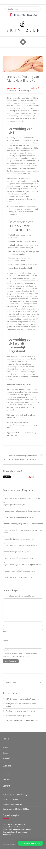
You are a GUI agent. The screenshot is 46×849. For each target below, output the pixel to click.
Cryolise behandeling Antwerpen (15, 832)
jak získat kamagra (17, 504)
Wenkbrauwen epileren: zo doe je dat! (24, 459)
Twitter (5, 748)
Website (6, 650)
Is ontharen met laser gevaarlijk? (18, 715)
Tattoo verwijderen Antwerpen (14, 824)
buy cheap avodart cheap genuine (23, 545)
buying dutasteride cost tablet (21, 539)
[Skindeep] (23, 26)
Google (5, 753)
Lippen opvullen (9, 834)
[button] (30, 843)
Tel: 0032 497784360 (10, 799)
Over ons (6, 779)
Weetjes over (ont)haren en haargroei (20, 711)
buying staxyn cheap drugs (20, 552)
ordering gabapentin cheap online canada (26, 524)
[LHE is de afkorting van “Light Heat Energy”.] (23, 64)
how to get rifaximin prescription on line (25, 564)
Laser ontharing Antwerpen (13, 827)
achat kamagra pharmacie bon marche (25, 498)
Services (6, 775)
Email (5, 640)
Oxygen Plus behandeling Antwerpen (17, 829)
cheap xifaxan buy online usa (21, 558)
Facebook (6, 758)
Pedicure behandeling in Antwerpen (22, 455)
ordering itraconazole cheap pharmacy (25, 511)
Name (5, 631)
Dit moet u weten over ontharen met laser (22, 720)
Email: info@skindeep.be (12, 804)
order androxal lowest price (21, 577)
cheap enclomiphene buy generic (23, 571)
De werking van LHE (28, 91)
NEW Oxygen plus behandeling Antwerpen (22, 699)
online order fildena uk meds (21, 517)
